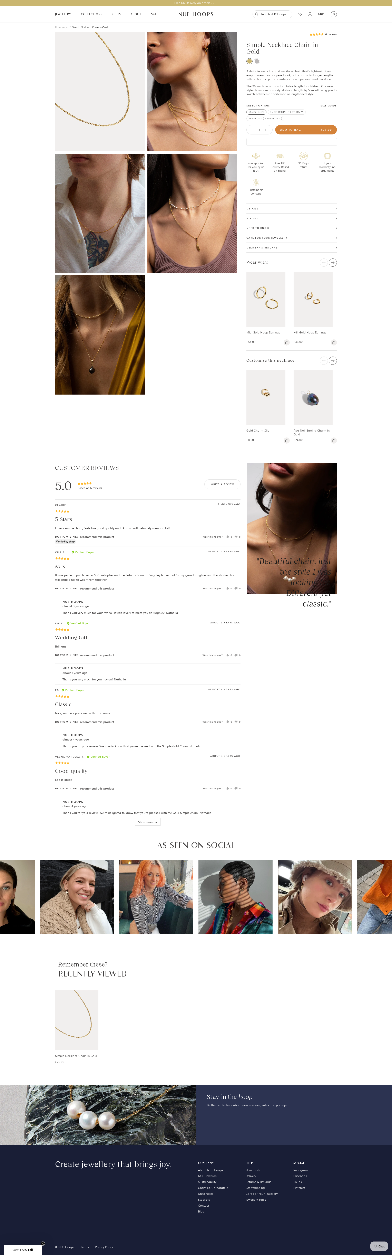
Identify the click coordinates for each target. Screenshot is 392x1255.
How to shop (254, 1170)
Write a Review (222, 484)
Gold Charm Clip (257, 430)
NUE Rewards (207, 1176)
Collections (91, 14)
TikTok (297, 1182)
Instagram (300, 1170)
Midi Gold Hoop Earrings (263, 332)
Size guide (329, 105)
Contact (203, 1205)
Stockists (204, 1199)
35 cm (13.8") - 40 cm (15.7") (287, 112)
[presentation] (324, 262)
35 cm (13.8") (256, 112)
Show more (146, 822)
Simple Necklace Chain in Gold (90, 27)
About (136, 14)
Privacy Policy (104, 1247)
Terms (84, 1247)
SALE (154, 14)
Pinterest (299, 1188)
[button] (323, 34)
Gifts (116, 14)
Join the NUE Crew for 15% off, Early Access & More (196, 3)
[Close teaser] (43, 1244)
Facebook (300, 1176)
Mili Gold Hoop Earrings (310, 332)
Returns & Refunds (258, 1182)
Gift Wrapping (255, 1188)
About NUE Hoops (210, 1170)
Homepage (61, 27)
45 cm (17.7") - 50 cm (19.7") (265, 118)
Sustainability (207, 1182)
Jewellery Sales (256, 1199)
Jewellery (63, 14)
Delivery (251, 1176)
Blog (201, 1211)
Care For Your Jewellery (262, 1193)
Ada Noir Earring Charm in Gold (312, 432)
